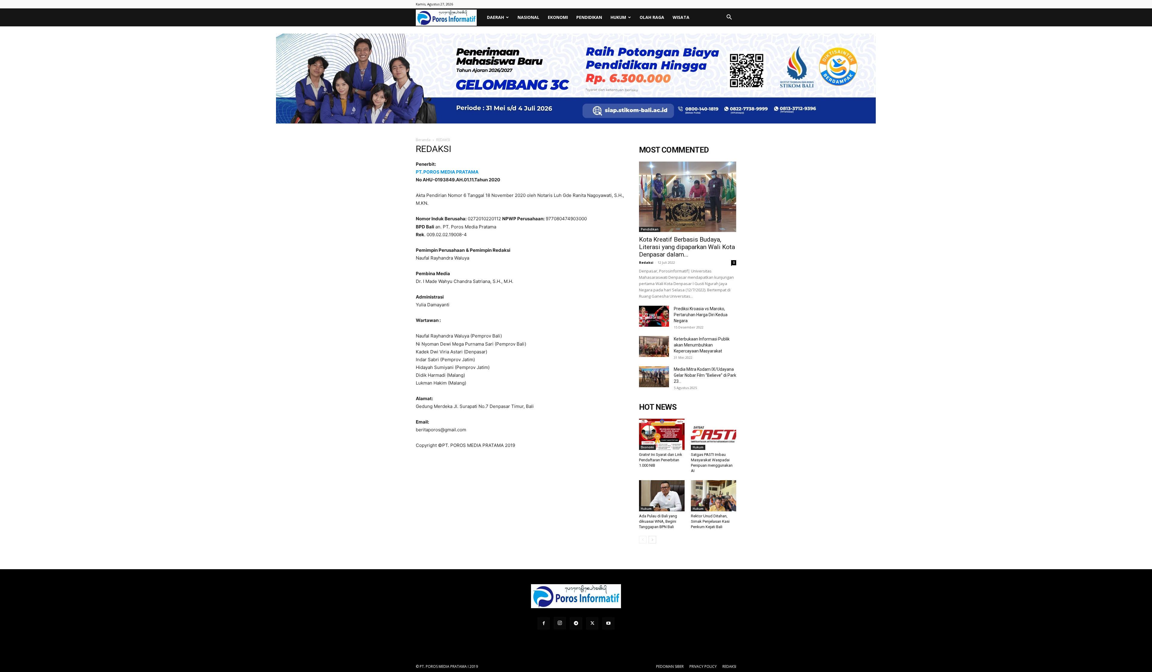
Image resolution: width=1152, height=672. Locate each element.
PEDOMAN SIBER (670, 666)
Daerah (495, 17)
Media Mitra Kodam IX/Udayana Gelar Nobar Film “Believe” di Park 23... (705, 375)
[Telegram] (576, 623)
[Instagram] (560, 623)
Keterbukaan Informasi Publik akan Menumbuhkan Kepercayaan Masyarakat (702, 345)
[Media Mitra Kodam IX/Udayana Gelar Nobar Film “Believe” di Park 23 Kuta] (654, 376)
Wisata (681, 17)
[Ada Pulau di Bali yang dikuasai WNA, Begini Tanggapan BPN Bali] (662, 495)
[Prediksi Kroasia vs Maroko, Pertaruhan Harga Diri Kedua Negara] (654, 316)
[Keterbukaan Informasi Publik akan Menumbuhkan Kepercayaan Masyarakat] (654, 346)
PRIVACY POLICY (703, 666)
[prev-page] (642, 539)
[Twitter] (592, 623)
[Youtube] (608, 623)
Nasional (528, 17)
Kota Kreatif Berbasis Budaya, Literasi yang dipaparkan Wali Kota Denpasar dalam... (687, 247)
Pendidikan (589, 17)
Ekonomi (558, 17)
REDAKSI (729, 666)
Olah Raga (652, 17)
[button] (729, 18)
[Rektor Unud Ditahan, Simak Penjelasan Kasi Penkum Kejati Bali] (713, 495)
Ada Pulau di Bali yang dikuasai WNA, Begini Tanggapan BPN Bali (658, 521)
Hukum (618, 17)
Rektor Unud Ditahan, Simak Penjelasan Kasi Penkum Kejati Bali (710, 521)
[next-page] (652, 539)
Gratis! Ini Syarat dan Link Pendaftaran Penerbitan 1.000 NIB (660, 460)
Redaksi (646, 262)
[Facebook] (544, 623)
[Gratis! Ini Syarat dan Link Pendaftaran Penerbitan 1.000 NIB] (662, 434)
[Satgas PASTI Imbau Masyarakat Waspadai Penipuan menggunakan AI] (713, 434)
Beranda (423, 139)
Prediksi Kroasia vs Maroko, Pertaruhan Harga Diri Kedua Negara (701, 314)
